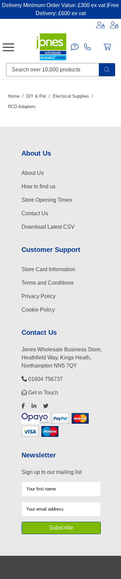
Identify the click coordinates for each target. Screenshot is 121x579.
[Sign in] (100, 25)
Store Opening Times (47, 200)
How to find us (38, 186)
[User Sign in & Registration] (114, 25)
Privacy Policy (38, 296)
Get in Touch (42, 392)
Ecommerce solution (81, 564)
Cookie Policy (38, 310)
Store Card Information (48, 269)
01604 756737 (45, 379)
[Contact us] (75, 46)
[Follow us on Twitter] (45, 406)
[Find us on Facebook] (23, 406)
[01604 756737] (87, 46)
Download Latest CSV (48, 227)
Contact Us (35, 213)
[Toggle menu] (8, 46)
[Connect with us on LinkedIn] (34, 406)
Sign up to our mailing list (52, 472)
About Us (33, 173)
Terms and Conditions (48, 283)
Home (13, 96)
